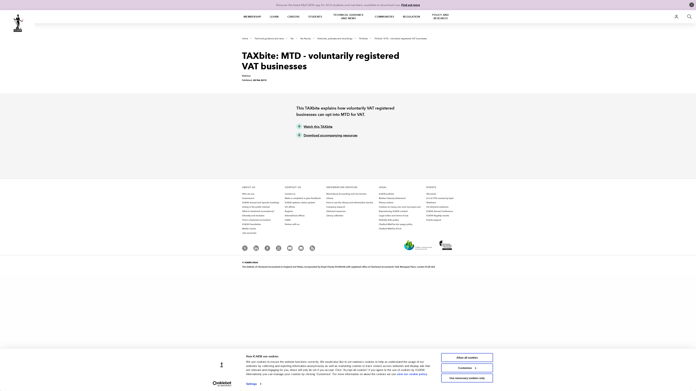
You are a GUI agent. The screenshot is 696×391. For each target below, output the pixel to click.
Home (245, 38)
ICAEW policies (386, 193)
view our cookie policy (412, 373)
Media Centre (249, 228)
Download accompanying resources (330, 135)
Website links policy (389, 219)
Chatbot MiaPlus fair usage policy (395, 224)
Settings (251, 383)
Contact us (290, 193)
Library (329, 198)
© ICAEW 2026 (250, 262)
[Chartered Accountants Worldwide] (445, 245)
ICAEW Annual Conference (439, 211)
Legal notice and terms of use (393, 215)
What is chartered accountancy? (258, 211)
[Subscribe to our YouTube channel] (290, 248)
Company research (335, 206)
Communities (384, 16)
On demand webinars (437, 206)
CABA (288, 219)
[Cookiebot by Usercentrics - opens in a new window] (222, 384)
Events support (433, 219)
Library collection (334, 215)
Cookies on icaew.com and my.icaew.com (400, 206)
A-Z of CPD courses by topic (440, 198)
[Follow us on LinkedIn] (256, 248)
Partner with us (292, 224)
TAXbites (363, 38)
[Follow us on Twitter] (245, 248)
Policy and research (440, 16)
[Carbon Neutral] (418, 245)
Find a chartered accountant (256, 219)
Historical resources (335, 211)
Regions (289, 211)
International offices (294, 215)
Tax (292, 38)
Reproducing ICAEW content (393, 211)
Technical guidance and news (348, 16)
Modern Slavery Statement (392, 198)
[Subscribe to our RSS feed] (312, 248)
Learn (274, 16)
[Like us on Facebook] (267, 248)
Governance (248, 198)
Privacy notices (386, 202)
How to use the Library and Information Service (349, 202)
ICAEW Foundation (251, 224)
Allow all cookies (467, 357)
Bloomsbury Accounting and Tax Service (346, 193)
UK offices (290, 206)
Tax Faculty (305, 38)
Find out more (410, 5)
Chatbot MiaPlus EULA (390, 228)
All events (431, 193)
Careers (293, 16)
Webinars (431, 202)
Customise (465, 367)
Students (315, 16)
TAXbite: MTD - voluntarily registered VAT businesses (400, 38)
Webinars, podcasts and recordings (334, 38)
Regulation (411, 16)
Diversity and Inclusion (253, 215)
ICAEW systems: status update (300, 202)
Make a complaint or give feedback (303, 198)
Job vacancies (249, 233)
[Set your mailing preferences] (301, 248)
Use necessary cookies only (467, 378)
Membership (252, 16)
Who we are (248, 193)
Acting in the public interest (256, 206)
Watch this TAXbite (318, 127)
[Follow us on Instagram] (278, 248)
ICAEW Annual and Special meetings (260, 202)
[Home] (17, 23)
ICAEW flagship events (437, 215)
